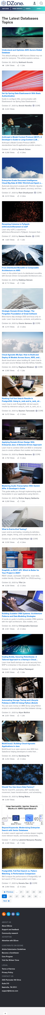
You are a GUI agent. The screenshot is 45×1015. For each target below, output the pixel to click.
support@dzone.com (10, 991)
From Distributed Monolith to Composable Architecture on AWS (20, 269)
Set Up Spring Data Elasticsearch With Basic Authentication (21, 94)
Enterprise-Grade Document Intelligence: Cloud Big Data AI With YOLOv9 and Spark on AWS (22, 182)
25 (4, 896)
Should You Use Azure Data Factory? (18, 787)
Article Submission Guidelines (14, 949)
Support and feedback (10, 929)
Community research (10, 933)
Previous (9, 892)
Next (5, 901)
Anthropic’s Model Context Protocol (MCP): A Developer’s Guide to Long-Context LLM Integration (22, 138)
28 (23, 896)
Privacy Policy (7, 972)
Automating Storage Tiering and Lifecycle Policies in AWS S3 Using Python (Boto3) (20, 701)
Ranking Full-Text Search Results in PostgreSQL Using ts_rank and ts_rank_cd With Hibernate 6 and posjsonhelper (20, 400)
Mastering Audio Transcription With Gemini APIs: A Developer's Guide (21, 487)
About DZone (7, 926)
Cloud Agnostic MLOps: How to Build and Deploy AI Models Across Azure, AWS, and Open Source (20, 356)
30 (36, 896)
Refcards (5, 8)
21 (21, 892)
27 (17, 896)
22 (27, 892)
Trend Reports (17, 8)
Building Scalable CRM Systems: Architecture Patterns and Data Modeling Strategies (22, 614)
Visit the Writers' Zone (10, 960)
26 (11, 896)
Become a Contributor (10, 953)
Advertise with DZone (10, 940)
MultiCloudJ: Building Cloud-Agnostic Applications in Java (18, 744)
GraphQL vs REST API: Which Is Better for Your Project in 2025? (20, 571)
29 (29, 896)
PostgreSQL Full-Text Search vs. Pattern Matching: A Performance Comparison (19, 872)
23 (34, 892)
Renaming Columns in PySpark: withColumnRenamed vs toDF (16, 225)
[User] (34, 3)
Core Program (7, 956)
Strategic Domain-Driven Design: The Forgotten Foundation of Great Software (19, 312)
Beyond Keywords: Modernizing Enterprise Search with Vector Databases (21, 828)
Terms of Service (8, 969)
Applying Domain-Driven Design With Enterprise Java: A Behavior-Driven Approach (22, 443)
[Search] (41, 3)
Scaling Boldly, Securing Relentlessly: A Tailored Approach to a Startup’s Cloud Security (19, 658)
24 (40, 892)
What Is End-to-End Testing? (14, 529)
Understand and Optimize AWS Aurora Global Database (22, 51)
